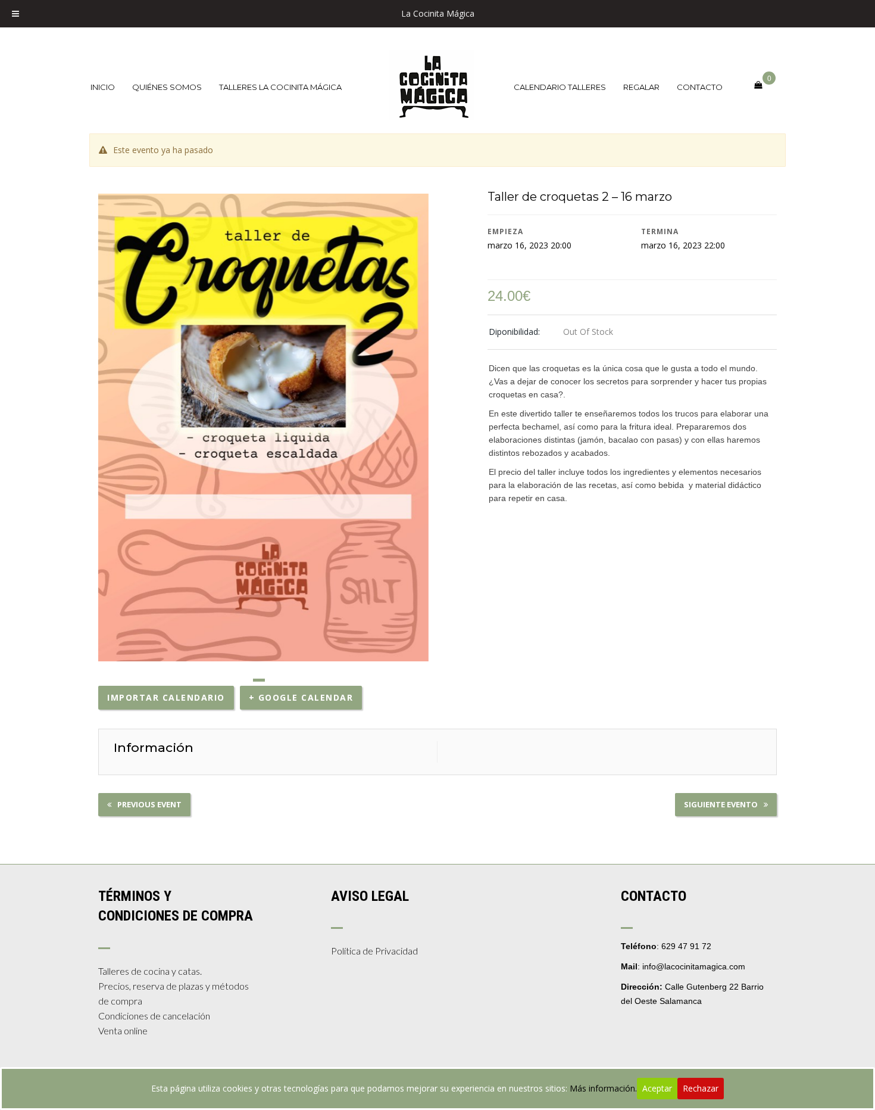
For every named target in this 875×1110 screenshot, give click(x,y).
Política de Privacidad (374, 950)
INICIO (102, 87)
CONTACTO (700, 87)
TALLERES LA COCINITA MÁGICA (280, 87)
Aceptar (657, 1088)
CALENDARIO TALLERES (560, 87)
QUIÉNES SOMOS (167, 87)
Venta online (123, 1030)
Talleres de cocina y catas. (150, 971)
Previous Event (149, 804)
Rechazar (700, 1088)
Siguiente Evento (721, 804)
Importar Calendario (166, 697)
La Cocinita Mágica (437, 13)
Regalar (641, 87)
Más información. (603, 1088)
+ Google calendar (301, 697)
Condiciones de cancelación (154, 1015)
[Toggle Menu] (15, 13)
